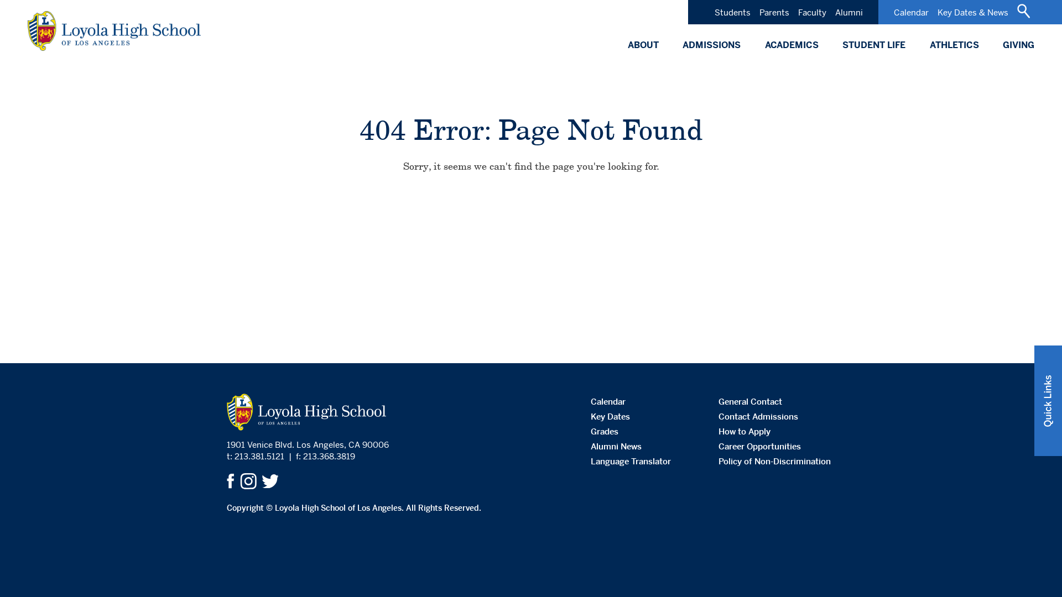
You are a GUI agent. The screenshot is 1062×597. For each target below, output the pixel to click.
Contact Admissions (758, 416)
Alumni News (616, 446)
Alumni (849, 12)
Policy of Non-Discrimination (775, 461)
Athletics (954, 45)
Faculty (812, 12)
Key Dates (610, 416)
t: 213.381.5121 (255, 456)
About (643, 45)
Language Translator (631, 461)
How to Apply (745, 431)
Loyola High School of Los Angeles (114, 31)
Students (733, 12)
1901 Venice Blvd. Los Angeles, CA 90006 (308, 444)
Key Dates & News (973, 12)
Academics (792, 45)
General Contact (750, 401)
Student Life (873, 45)
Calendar (911, 12)
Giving (1018, 45)
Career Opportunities (760, 446)
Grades (604, 431)
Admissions (712, 45)
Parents (774, 12)
